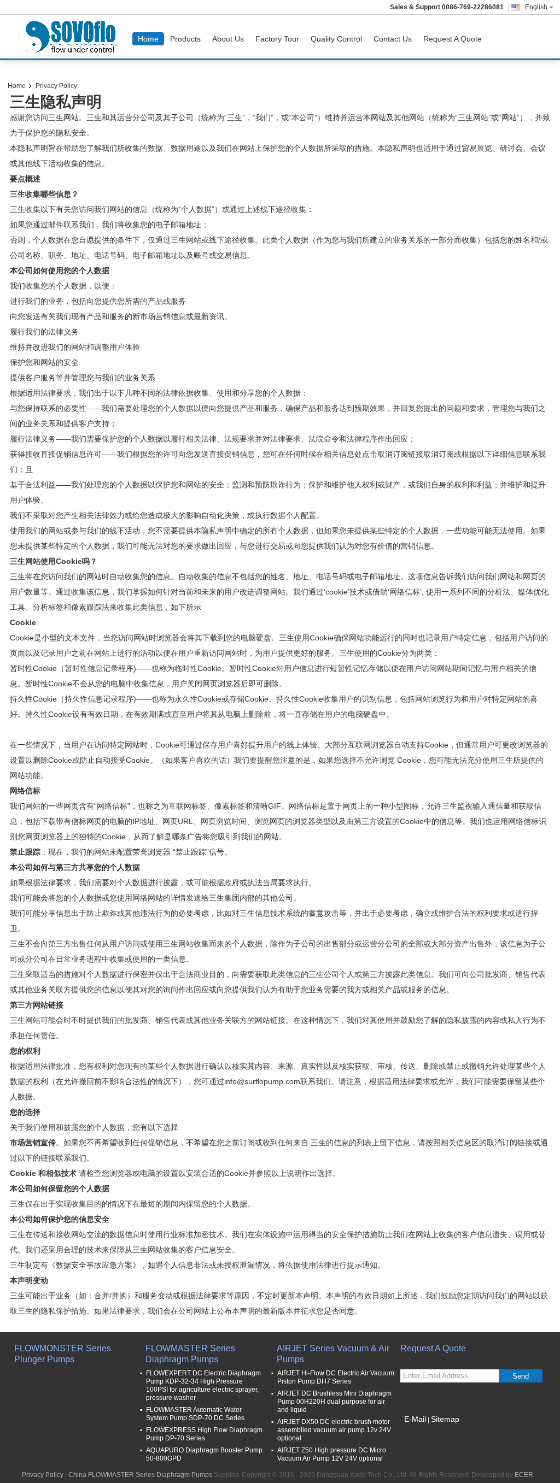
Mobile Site (423, 1433)
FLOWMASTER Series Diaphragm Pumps (190, 1354)
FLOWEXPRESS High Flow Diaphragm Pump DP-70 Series (204, 1434)
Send (520, 1376)
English (536, 7)
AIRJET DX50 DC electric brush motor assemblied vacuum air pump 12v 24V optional (334, 1430)
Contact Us (393, 38)
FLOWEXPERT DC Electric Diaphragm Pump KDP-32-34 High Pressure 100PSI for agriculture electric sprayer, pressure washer (203, 1385)
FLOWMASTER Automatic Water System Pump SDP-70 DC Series (195, 1414)
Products (185, 38)
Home (148, 38)
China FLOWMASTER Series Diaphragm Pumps (140, 1475)
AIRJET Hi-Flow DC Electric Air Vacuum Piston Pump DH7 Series (335, 1377)
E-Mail (415, 1419)
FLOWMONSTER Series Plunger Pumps (62, 1354)
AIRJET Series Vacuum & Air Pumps (333, 1354)
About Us (228, 38)
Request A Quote (452, 38)
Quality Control (336, 38)
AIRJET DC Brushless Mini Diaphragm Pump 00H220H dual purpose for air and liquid (334, 1402)
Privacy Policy (42, 1475)
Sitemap (445, 1419)
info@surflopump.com (262, 1081)
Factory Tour (277, 38)
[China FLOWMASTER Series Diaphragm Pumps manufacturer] (69, 36)
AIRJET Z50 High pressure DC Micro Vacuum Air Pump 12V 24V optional (331, 1454)
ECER (524, 1475)
